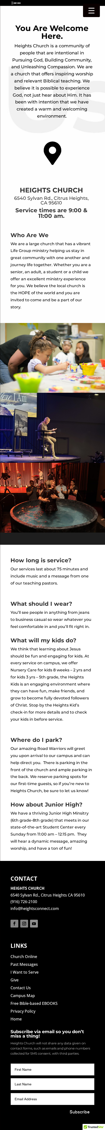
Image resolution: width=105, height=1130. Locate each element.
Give (14, 980)
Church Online (23, 956)
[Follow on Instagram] (24, 924)
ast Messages (25, 964)
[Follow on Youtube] (34, 924)
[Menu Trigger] (91, 10)
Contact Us (20, 987)
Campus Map (22, 995)
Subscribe (80, 1111)
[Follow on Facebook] (14, 924)
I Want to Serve (24, 972)
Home (16, 1019)
